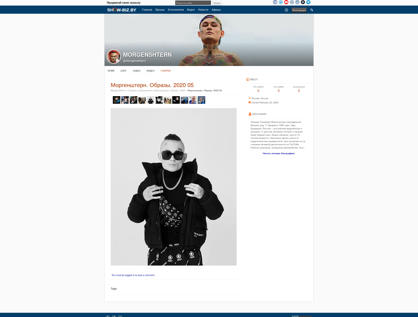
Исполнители (176, 9)
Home (111, 70)
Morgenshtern (118, 90)
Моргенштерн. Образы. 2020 (169, 90)
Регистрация (299, 10)
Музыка (160, 9)
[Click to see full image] (209, 39)
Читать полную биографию (279, 153)
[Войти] (286, 9)
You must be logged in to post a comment (133, 275)
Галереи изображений (140, 90)
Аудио (136, 70)
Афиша (216, 9)
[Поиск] (312, 9)
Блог (124, 70)
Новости (203, 9)
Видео (191, 9)
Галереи (166, 70)
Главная (147, 9)
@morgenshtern (134, 61)
